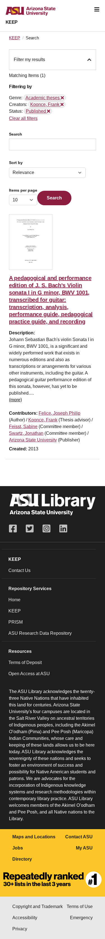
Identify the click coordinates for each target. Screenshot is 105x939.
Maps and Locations (33, 836)
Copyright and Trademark (37, 906)
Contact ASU (79, 836)
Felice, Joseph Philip (59, 413)
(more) (15, 399)
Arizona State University (33, 440)
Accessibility (24, 917)
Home (14, 599)
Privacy (19, 928)
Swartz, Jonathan (26, 433)
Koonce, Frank (42, 419)
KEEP (12, 22)
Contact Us (19, 570)
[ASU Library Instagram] (46, 528)
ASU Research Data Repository (40, 633)
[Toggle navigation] (96, 9)
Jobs (17, 848)
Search (15, 134)
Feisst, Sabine (23, 426)
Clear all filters (23, 118)
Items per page (23, 190)
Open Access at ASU (29, 673)
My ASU (84, 848)
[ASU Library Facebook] (15, 528)
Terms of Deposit (25, 662)
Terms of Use (80, 906)
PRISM (15, 622)
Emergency (81, 917)
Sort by (16, 163)
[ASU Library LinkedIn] (63, 528)
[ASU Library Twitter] (29, 528)
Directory (22, 859)
